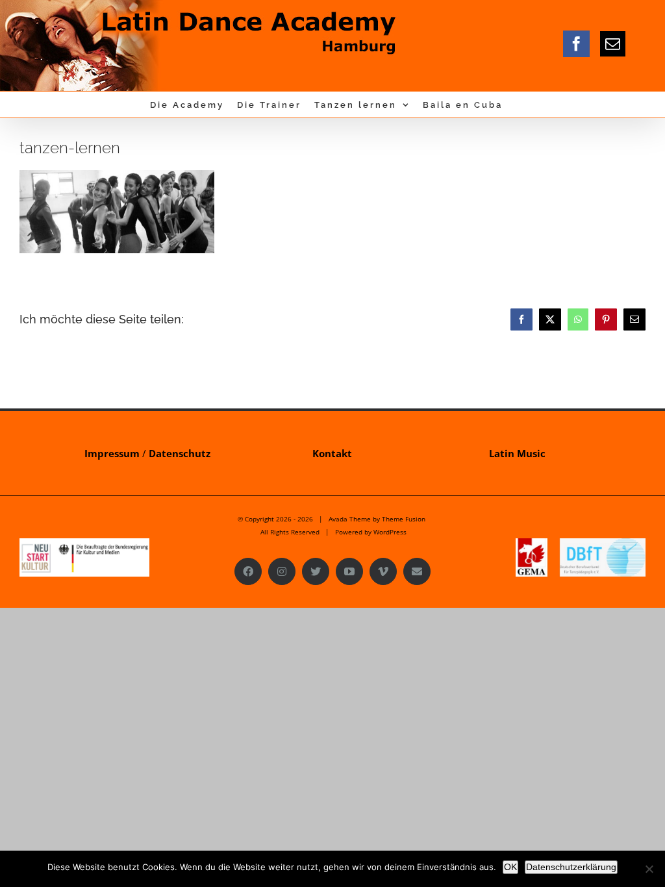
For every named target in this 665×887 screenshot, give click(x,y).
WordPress (390, 531)
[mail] (612, 44)
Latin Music (517, 453)
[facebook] (576, 44)
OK (510, 867)
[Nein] (648, 868)
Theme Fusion (403, 518)
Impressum (112, 453)
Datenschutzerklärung (571, 867)
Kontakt (332, 453)
